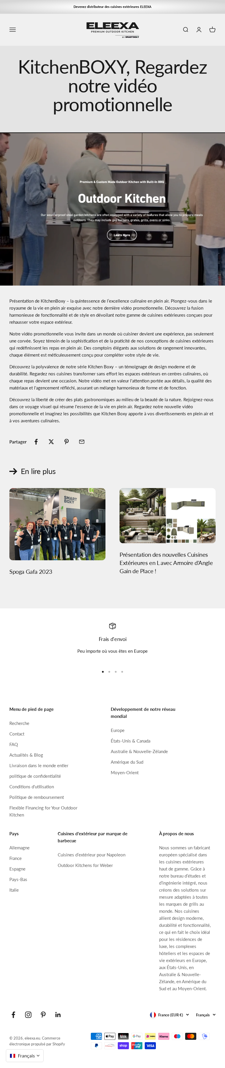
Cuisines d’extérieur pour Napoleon (91, 854)
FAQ (13, 744)
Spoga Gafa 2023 (30, 571)
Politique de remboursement (36, 797)
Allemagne (19, 847)
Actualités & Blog (26, 754)
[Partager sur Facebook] (36, 442)
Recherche (19, 723)
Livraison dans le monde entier (38, 765)
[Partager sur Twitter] (51, 442)
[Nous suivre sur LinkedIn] (58, 1015)
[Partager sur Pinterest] (66, 442)
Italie (14, 889)
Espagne (17, 868)
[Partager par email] (82, 442)
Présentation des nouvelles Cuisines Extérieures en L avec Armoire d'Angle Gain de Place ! (166, 562)
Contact (16, 733)
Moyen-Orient (125, 772)
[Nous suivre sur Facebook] (13, 1015)
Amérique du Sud (127, 762)
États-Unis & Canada (130, 740)
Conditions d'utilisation (31, 786)
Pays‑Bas (18, 879)
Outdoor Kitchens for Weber (85, 865)
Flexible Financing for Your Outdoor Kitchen (43, 811)
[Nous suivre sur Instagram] (28, 1015)
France (15, 858)
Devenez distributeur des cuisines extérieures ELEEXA (112, 7)
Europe (118, 730)
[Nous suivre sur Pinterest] (43, 1015)
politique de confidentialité (35, 776)
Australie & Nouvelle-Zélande (139, 751)
